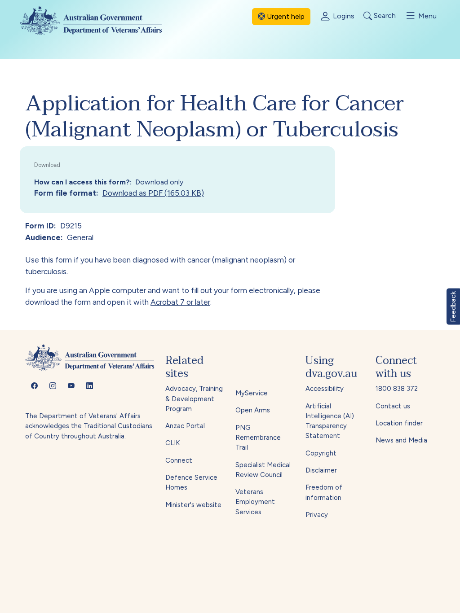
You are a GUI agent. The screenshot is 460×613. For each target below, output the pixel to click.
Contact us (393, 406)
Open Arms (252, 410)
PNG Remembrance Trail (258, 438)
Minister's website (193, 505)
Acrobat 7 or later (180, 302)
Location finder (399, 423)
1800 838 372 (397, 389)
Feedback (453, 306)
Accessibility (324, 389)
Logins (342, 16)
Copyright (320, 453)
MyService (251, 393)
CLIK (172, 443)
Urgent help (285, 16)
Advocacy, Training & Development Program (194, 399)
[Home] (98, 20)
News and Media (401, 440)
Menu (426, 16)
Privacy (316, 515)
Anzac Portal (185, 426)
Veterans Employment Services (255, 502)
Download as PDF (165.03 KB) (153, 192)
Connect (178, 460)
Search (384, 16)
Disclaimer (321, 470)
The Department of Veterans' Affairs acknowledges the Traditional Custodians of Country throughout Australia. (88, 426)
